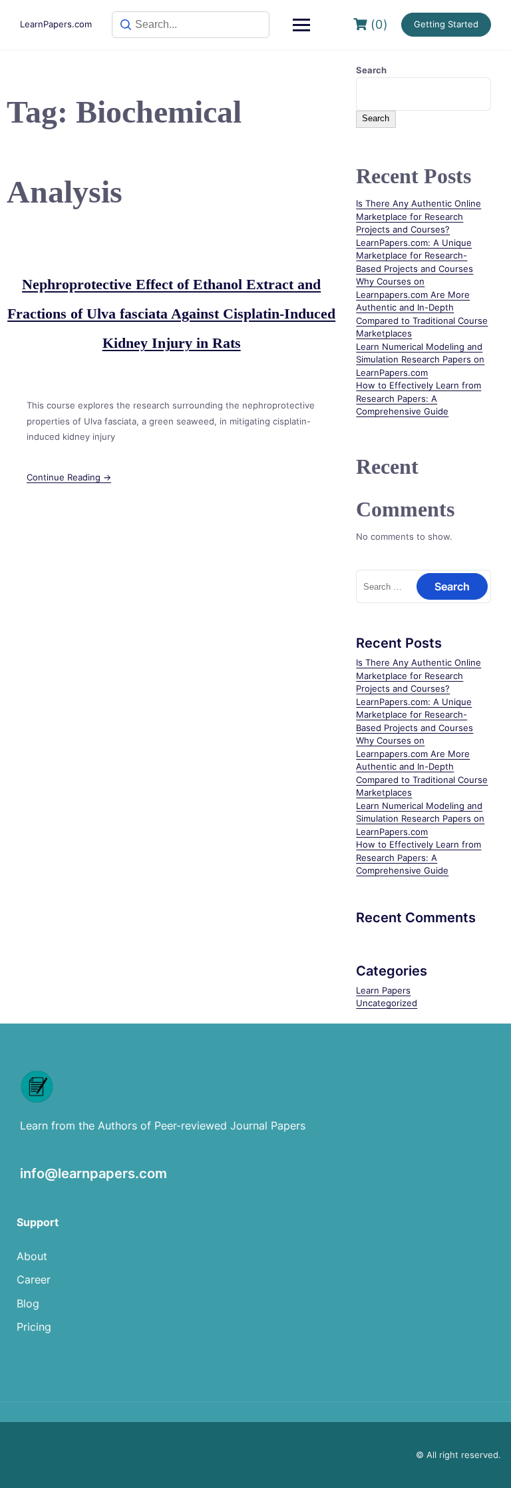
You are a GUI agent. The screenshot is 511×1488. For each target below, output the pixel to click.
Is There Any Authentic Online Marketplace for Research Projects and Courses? (418, 216)
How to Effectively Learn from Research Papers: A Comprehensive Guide (418, 398)
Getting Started (446, 24)
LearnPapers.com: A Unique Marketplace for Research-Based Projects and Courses (414, 255)
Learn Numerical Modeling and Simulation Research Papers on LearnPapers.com (420, 359)
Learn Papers (383, 990)
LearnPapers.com (56, 24)
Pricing (34, 1326)
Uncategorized (386, 1003)
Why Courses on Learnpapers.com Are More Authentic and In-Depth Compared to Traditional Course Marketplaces (422, 307)
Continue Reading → (69, 477)
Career (34, 1279)
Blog (28, 1303)
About (32, 1256)
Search (371, 70)
